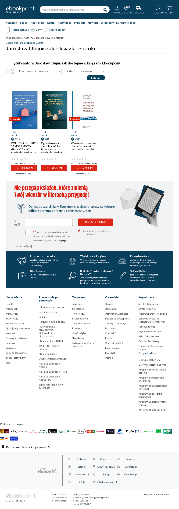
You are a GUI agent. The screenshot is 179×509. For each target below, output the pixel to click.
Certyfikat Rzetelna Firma (152, 364)
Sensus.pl (130, 459)
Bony (39, 29)
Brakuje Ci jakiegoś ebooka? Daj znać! (96, 272)
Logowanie (78, 303)
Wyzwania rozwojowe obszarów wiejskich (83, 144)
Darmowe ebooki (126, 22)
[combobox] (49, 71)
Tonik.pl (165, 494)
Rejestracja (78, 308)
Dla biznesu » (37, 271)
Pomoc (109, 357)
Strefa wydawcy (147, 308)
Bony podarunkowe (16, 352)
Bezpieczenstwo (48, 311)
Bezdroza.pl (131, 466)
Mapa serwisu (112, 347)
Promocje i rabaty (15, 323)
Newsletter (78, 338)
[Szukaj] (105, 9)
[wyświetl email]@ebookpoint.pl (94, 497)
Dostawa (110, 328)
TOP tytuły (12, 318)
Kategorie (11, 22)
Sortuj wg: (72, 71)
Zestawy (10, 342)
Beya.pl (106, 474)
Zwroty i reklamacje (115, 323)
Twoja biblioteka (81, 323)
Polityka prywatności (116, 313)
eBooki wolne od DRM (51, 340)
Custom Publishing (148, 341)
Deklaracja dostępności (117, 318)
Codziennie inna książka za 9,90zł (24, 43)
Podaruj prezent (57, 29)
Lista (8, 71)
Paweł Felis (16, 152)
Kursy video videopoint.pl (152, 409)
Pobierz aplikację (20, 29)
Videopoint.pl (82, 474)
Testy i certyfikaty (16, 357)
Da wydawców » (139, 256)
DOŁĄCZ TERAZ (95, 222)
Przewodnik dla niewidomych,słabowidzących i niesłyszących (48, 331)
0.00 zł (56, 168)
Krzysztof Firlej (78, 149)
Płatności (110, 333)
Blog (8, 362)
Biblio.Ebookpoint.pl (106, 482)
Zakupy (43, 316)
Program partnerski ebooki (152, 313)
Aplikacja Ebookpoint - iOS (53, 371)
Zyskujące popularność (18, 328)
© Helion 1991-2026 (15, 501)
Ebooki (24, 22)
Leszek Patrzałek (31, 152)
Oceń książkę (79, 333)
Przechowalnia (80, 318)
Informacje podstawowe (52, 307)
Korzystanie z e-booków (52, 321)
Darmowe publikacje (16, 338)
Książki (51, 22)
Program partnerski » (42, 256)
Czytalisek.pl (130, 474)
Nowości (93, 22)
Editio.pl (82, 466)
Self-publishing (146, 326)
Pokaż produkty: (28, 71)
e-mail (17, 222)
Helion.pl (81, 459)
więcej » (62, 240)
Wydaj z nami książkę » (93, 256)
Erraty (108, 338)
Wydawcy (11, 347)
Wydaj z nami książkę (149, 331)
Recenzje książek (114, 342)
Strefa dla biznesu (148, 303)
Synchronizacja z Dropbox (52, 358)
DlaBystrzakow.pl (106, 466)
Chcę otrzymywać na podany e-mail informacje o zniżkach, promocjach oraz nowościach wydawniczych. (51, 236)
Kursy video (64, 22)
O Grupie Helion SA (149, 359)
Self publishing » (139, 271)
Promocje (79, 22)
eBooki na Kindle (48, 353)
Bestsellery (107, 22)
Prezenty (77, 328)
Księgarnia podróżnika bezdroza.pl (150, 395)
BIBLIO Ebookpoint (149, 336)
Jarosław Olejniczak (95, 149)
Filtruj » (96, 77)
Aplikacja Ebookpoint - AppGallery (51, 378)
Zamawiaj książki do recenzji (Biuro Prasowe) (151, 320)
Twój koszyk (78, 313)
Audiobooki (37, 22)
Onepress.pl (106, 459)
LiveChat (110, 352)
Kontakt (109, 303)
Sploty (81, 482)
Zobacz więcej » (24, 246)
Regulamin (111, 308)
